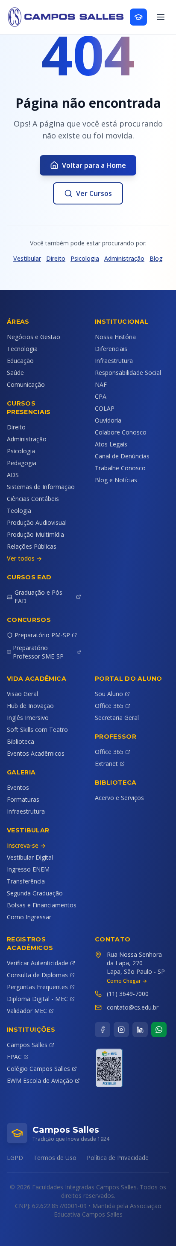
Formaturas (23, 799)
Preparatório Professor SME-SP (38, 652)
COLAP (104, 408)
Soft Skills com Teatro (37, 729)
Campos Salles (27, 1045)
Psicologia (84, 258)
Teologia (19, 510)
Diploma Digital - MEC (37, 999)
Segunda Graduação (35, 893)
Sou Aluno (109, 694)
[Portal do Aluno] (138, 17)
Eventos (18, 787)
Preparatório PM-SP (42, 635)
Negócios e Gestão (33, 337)
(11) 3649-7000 (128, 994)
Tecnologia (22, 349)
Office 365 (109, 706)
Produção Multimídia (35, 534)
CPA (100, 396)
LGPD (15, 1158)
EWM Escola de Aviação (40, 1080)
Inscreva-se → (26, 845)
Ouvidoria (108, 420)
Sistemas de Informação (41, 487)
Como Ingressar (29, 917)
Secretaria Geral (117, 718)
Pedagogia (21, 463)
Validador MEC (27, 1011)
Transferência (26, 881)
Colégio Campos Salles (38, 1069)
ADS (13, 475)
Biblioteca (20, 741)
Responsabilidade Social (128, 372)
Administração (124, 258)
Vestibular (27, 258)
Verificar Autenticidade (37, 963)
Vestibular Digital (30, 857)
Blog (156, 258)
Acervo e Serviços (119, 798)
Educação (20, 361)
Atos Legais (111, 444)
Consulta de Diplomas (37, 975)
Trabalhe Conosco (120, 468)
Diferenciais (111, 349)
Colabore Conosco (121, 432)
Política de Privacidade (118, 1158)
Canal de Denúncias (122, 456)
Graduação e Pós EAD (38, 596)
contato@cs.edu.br (132, 1007)
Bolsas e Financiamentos (41, 905)
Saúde (15, 372)
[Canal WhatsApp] (159, 1029)
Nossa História (115, 337)
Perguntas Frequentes (37, 987)
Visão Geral (22, 694)
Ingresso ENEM (28, 869)
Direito (55, 258)
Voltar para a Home (94, 165)
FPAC (14, 1057)
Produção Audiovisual (37, 522)
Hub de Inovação (30, 706)
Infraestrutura (114, 361)
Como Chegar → (127, 981)
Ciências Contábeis (33, 499)
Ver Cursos (94, 193)
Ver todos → (24, 558)
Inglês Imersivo (28, 718)
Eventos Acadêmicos (36, 753)
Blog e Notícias (116, 480)
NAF (101, 384)
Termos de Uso (54, 1158)
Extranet (106, 764)
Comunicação (26, 384)
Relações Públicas (31, 546)
